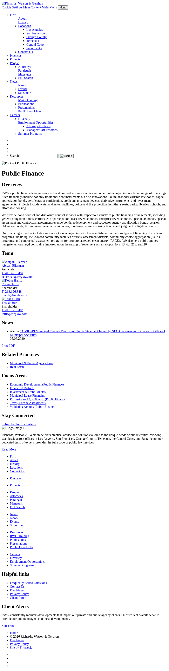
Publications (26, 104)
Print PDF (8, 345)
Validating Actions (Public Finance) (33, 406)
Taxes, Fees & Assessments (28, 403)
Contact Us (25, 52)
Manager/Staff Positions (42, 130)
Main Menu (49, 7)
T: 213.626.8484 (12, 291)
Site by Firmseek (21, 647)
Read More (9, 449)
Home (14, 632)
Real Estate (17, 367)
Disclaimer (17, 590)
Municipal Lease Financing (27, 395)
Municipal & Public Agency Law (31, 363)
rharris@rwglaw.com (15, 295)
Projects (15, 59)
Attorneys (24, 66)
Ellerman (13, 265)
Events (22, 89)
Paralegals (24, 70)
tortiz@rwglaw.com (14, 314)
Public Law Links (29, 111)
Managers (24, 74)
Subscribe (24, 92)
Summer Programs (30, 133)
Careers (15, 115)
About (22, 18)
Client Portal (18, 597)
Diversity (24, 118)
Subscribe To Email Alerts (19, 424)
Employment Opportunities (35, 122)
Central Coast (35, 44)
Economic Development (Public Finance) (37, 384)
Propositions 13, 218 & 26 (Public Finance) (38, 399)
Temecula (32, 40)
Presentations (26, 107)
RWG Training (28, 100)
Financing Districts (22, 388)
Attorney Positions (38, 126)
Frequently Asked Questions (28, 583)
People (14, 63)
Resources (16, 96)
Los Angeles (34, 29)
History (23, 22)
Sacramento (34, 48)
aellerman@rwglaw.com (17, 276)
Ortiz (9, 302)
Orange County (36, 37)
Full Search (25, 78)
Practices (15, 55)
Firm (13, 15)
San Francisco (35, 33)
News (14, 81)
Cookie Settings (12, 7)
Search (14, 155)
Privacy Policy (19, 594)
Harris (10, 284)
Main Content (32, 7)
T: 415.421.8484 (12, 273)
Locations (24, 26)
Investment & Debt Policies (28, 392)
